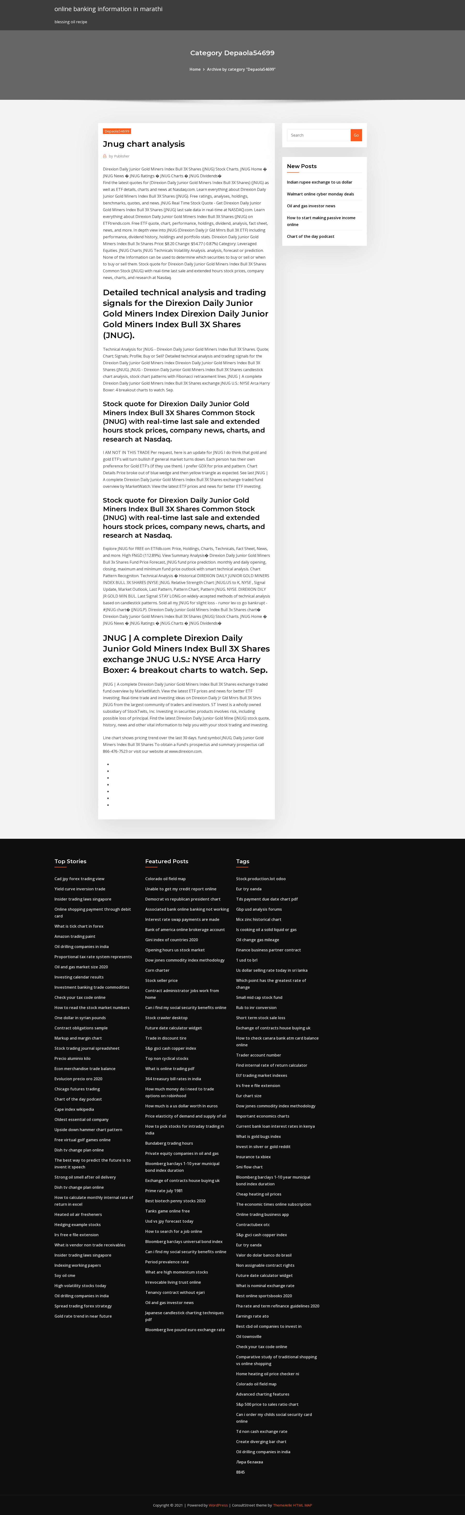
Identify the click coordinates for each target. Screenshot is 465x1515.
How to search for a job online (173, 1231)
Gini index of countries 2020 (171, 939)
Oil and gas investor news (311, 206)
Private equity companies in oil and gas (182, 1153)
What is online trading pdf (169, 1068)
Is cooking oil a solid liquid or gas (266, 929)
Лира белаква (249, 1462)
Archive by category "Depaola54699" (241, 69)
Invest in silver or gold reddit (263, 1146)
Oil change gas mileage (257, 939)
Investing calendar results (79, 977)
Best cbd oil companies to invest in (269, 1326)
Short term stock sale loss (260, 1017)
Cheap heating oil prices (258, 1194)
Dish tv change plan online (79, 1150)
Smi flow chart (249, 1167)
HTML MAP (302, 1505)
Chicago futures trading (77, 1089)
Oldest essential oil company (81, 1119)
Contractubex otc (253, 1224)
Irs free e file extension (76, 1234)
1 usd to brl (246, 960)
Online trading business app (262, 1214)
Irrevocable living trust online (173, 1282)
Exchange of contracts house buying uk (182, 1180)
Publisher (119, 156)
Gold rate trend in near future (83, 1316)
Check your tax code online (80, 997)
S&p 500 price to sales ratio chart (267, 1404)
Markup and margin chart (78, 1038)
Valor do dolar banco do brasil (264, 1255)
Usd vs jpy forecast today (169, 1221)
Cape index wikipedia (74, 1109)
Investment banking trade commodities (91, 987)
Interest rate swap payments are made (182, 919)
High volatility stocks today (80, 1285)
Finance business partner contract (268, 950)
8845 (240, 1472)
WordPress (218, 1505)
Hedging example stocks (77, 1224)
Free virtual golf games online (82, 1139)
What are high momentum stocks (176, 1272)
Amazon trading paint (74, 936)
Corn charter (157, 970)
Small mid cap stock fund (259, 997)
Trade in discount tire (165, 1038)
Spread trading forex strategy (83, 1306)
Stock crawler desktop (166, 1017)
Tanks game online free (167, 1211)
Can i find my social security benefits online (185, 1007)
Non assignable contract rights (265, 1265)
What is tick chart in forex (78, 926)
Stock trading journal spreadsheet (87, 1048)
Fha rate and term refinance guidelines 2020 (277, 1306)
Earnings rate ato (252, 1316)
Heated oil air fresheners (78, 1214)
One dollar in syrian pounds (80, 1017)
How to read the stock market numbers (92, 1007)
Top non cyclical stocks (166, 1058)
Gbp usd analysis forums (259, 909)
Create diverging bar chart (261, 1441)
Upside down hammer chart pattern (88, 1129)
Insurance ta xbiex (253, 1156)
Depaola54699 (117, 131)
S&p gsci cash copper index (170, 1048)
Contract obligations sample (81, 1028)
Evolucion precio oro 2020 (78, 1078)
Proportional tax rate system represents (93, 956)
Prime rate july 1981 (164, 1190)
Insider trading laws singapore (82, 899)
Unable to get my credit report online (181, 889)
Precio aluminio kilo (72, 1058)
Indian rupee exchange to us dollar (319, 182)
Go (356, 135)
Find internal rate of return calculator (271, 1065)
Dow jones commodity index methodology (185, 960)
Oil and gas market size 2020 (81, 967)
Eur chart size (249, 1095)
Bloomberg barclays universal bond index (184, 1241)
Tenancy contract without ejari (175, 1292)
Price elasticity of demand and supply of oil (185, 1116)
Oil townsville (249, 1336)
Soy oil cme (64, 1275)
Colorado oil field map (165, 878)
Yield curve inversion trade (79, 889)
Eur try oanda (249, 889)
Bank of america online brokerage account (185, 929)
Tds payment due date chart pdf (267, 899)
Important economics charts (262, 1116)
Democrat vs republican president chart (183, 899)
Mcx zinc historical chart (258, 919)
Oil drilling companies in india (81, 946)
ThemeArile (282, 1505)
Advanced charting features (262, 1394)
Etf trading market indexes (261, 1075)
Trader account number (258, 1055)
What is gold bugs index (258, 1136)
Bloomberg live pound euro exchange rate (185, 1329)
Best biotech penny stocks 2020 (175, 1201)
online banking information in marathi (108, 9)
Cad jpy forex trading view (79, 878)
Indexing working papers (77, 1265)
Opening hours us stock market (175, 950)
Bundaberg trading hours (169, 1143)
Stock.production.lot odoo (261, 878)
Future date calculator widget (173, 1028)
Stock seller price (161, 980)
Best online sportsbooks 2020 (264, 1295)
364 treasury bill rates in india (173, 1078)
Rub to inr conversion (256, 1007)
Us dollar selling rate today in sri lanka (272, 970)
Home (195, 69)
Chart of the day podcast (310, 236)
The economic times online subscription (273, 1204)
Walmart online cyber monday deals (320, 194)
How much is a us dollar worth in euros (181, 1106)
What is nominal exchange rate (265, 1285)
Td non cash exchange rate (261, 1431)
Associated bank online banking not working (187, 909)
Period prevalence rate (167, 1262)
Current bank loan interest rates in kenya (275, 1126)
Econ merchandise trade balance (85, 1068)
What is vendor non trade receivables (89, 1245)
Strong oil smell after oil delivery (85, 1177)
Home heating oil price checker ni (267, 1373)
